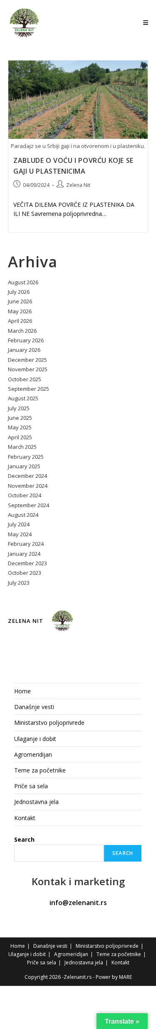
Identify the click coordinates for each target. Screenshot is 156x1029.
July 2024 (19, 524)
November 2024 (27, 485)
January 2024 (24, 553)
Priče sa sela (31, 786)
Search (24, 839)
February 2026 (26, 340)
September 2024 (28, 505)
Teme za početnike (40, 770)
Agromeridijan (33, 754)
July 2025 (19, 408)
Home (22, 691)
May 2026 (20, 311)
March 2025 (22, 446)
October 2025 (24, 379)
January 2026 (24, 349)
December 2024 (27, 475)
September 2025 (28, 388)
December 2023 (27, 563)
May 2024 (20, 534)
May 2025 (20, 427)
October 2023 (24, 572)
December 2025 (27, 359)
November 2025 (27, 369)
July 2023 (19, 582)
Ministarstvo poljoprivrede (49, 722)
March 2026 (22, 330)
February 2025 (26, 456)
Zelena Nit (78, 185)
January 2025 (24, 466)
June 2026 (20, 301)
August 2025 (23, 398)
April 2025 (20, 437)
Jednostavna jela (36, 802)
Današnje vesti (34, 707)
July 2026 (19, 291)
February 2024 (26, 543)
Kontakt (24, 818)
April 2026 (20, 320)
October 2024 (24, 495)
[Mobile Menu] (146, 23)
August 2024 (23, 514)
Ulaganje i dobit (35, 739)
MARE (125, 977)
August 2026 (23, 282)
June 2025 (20, 417)
